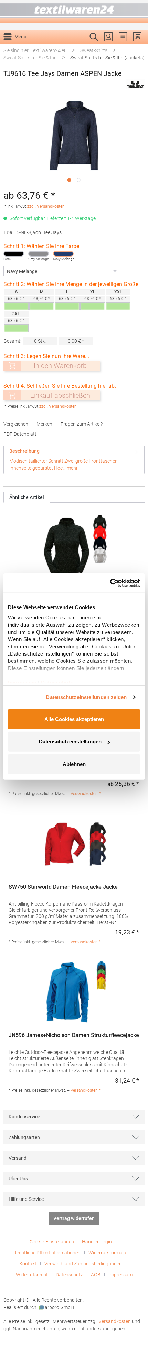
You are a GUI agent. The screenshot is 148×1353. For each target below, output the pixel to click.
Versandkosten (114, 1321)
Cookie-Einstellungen (52, 1241)
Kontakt (27, 1263)
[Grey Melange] (38, 254)
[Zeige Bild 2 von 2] (79, 180)
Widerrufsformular (108, 1252)
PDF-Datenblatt (19, 434)
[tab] (74, 460)
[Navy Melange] (63, 254)
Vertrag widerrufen (74, 1218)
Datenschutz (69, 1274)
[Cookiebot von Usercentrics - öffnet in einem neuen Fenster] (110, 583)
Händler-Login (97, 1241)
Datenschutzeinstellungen (70, 741)
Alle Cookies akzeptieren (74, 719)
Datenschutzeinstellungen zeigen (86, 697)
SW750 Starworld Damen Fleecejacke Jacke (63, 887)
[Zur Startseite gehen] (74, 11)
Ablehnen (74, 764)
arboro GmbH (59, 1307)
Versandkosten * (86, 793)
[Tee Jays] (135, 84)
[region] (74, 141)
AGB (96, 1274)
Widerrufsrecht (32, 1274)
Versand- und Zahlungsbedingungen (83, 1263)
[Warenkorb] (137, 37)
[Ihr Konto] (108, 37)
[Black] (13, 254)
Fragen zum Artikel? (82, 424)
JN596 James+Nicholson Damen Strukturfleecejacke (74, 1035)
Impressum (120, 1274)
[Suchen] (137, 48)
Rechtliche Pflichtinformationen (47, 1252)
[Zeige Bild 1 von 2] (69, 180)
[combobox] (66, 48)
